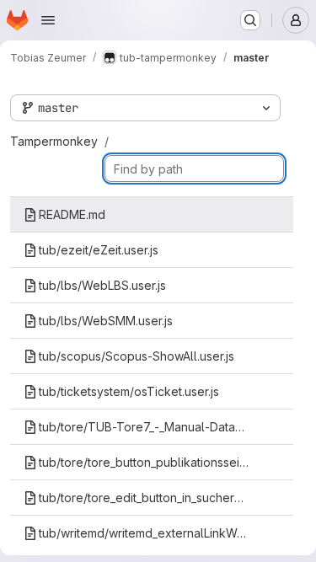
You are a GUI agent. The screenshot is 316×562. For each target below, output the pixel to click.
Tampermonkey (54, 141)
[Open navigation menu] (48, 20)
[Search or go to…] (250, 20)
